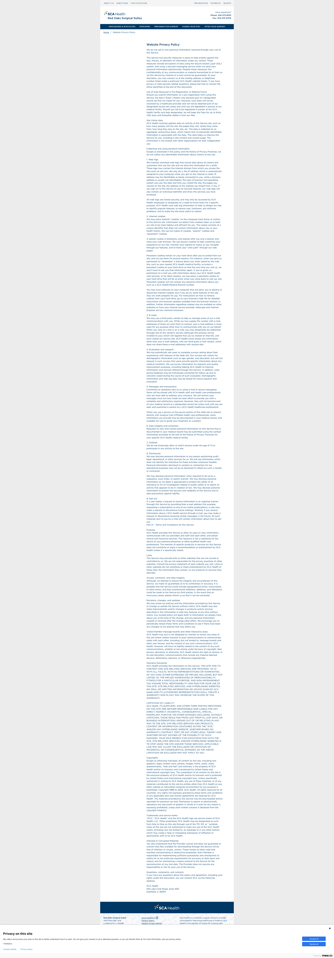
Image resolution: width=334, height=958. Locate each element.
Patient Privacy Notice (152, 923)
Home (106, 32)
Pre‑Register (201, 3)
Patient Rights (148, 921)
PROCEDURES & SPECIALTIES (122, 27)
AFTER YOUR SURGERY (214, 27)
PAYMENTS (216, 3)
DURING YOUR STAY (191, 27)
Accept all (314, 939)
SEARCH (227, 3)
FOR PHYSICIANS (139, 3)
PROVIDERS (144, 27)
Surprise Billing (148, 918)
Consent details (9, 949)
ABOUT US (109, 3)
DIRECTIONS (122, 3)
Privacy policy (26, 949)
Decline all (314, 944)
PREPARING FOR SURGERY (166, 27)
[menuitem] (109, 3)
